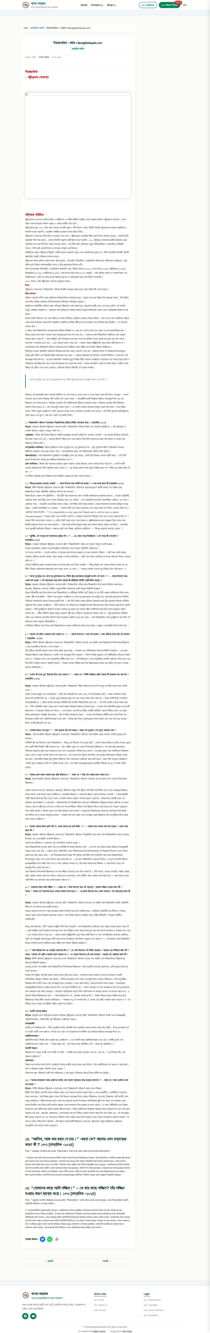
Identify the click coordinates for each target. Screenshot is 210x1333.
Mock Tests (170, 4)
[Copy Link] (57, 1239)
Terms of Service (154, 1310)
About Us (100, 1305)
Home (84, 5)
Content (97, 5)
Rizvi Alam (127, 1331)
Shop (112, 5)
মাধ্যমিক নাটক (78, 48)
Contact (100, 1310)
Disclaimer (151, 1315)
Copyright (150, 1305)
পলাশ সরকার (44, 57)
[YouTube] (33, 1316)
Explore (146, 5)
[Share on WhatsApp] (50, 1239)
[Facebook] (25, 1316)
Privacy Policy (152, 1300)
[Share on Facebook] (42, 1239)
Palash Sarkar (99, 1331)
